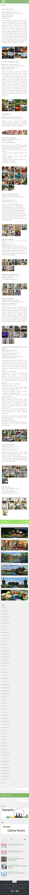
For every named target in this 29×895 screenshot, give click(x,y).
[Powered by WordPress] (9, 888)
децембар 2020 (5, 752)
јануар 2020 (5, 764)
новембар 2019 (6, 770)
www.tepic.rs (5, 198)
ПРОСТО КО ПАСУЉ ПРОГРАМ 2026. (16, 844)
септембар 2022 (6, 693)
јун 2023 (4, 666)
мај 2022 (4, 706)
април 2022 (5, 709)
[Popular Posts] (11, 839)
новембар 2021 (6, 721)
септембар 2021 (6, 727)
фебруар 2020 (5, 761)
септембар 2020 (6, 755)
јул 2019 (4, 782)
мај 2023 (4, 669)
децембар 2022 (5, 684)
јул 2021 (4, 733)
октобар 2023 (5, 660)
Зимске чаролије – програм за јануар (16, 873)
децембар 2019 (5, 767)
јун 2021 (4, 736)
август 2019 (5, 779)
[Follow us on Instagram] (25, 522)
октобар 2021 (5, 724)
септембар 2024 (6, 638)
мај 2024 (4, 641)
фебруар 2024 (5, 650)
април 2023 (5, 672)
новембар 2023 (6, 656)
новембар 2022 (6, 687)
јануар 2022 (5, 718)
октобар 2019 (5, 773)
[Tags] (24, 839)
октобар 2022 (5, 690)
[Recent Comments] (17, 839)
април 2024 (5, 644)
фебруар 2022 (5, 715)
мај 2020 (4, 758)
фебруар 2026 (5, 613)
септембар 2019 (6, 776)
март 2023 (4, 675)
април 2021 (5, 742)
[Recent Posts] (4, 839)
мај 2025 (4, 629)
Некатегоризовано (14, 843)
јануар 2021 (5, 749)
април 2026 (5, 610)
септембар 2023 (6, 663)
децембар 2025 (5, 617)
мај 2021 (4, 739)
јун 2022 (4, 702)
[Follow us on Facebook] (22, 522)
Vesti (9, 843)
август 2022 (5, 696)
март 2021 (4, 745)
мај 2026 (4, 607)
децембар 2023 (5, 653)
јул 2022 (4, 699)
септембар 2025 (6, 623)
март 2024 (4, 647)
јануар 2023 (5, 681)
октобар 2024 (5, 635)
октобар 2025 (5, 620)
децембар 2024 (5, 632)
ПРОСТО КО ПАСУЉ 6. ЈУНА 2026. (15, 851)
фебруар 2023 (5, 678)
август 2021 (5, 730)
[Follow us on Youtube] (27, 522)
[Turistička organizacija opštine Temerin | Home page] (4, 2)
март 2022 (4, 712)
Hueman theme (22, 888)
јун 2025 (4, 626)
